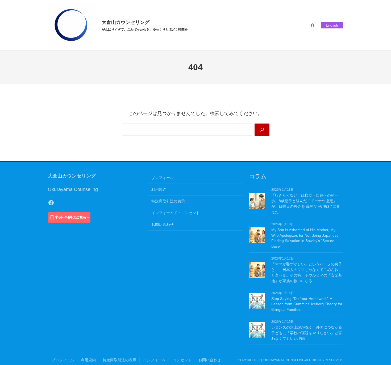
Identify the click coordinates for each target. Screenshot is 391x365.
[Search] (262, 130)
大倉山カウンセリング (125, 22)
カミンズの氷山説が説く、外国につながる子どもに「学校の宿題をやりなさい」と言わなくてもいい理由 (306, 333)
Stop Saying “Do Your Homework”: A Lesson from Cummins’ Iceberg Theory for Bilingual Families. (306, 304)
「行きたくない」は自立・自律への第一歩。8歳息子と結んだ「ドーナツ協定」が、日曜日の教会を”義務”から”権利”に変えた (305, 203)
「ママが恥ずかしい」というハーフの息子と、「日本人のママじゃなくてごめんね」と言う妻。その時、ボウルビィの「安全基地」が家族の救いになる (306, 272)
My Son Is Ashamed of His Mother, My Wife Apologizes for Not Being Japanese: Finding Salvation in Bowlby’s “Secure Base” (305, 238)
